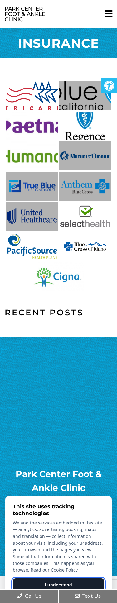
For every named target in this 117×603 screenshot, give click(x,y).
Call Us (32, 596)
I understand (58, 584)
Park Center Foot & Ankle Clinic (25, 14)
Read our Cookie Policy (54, 570)
